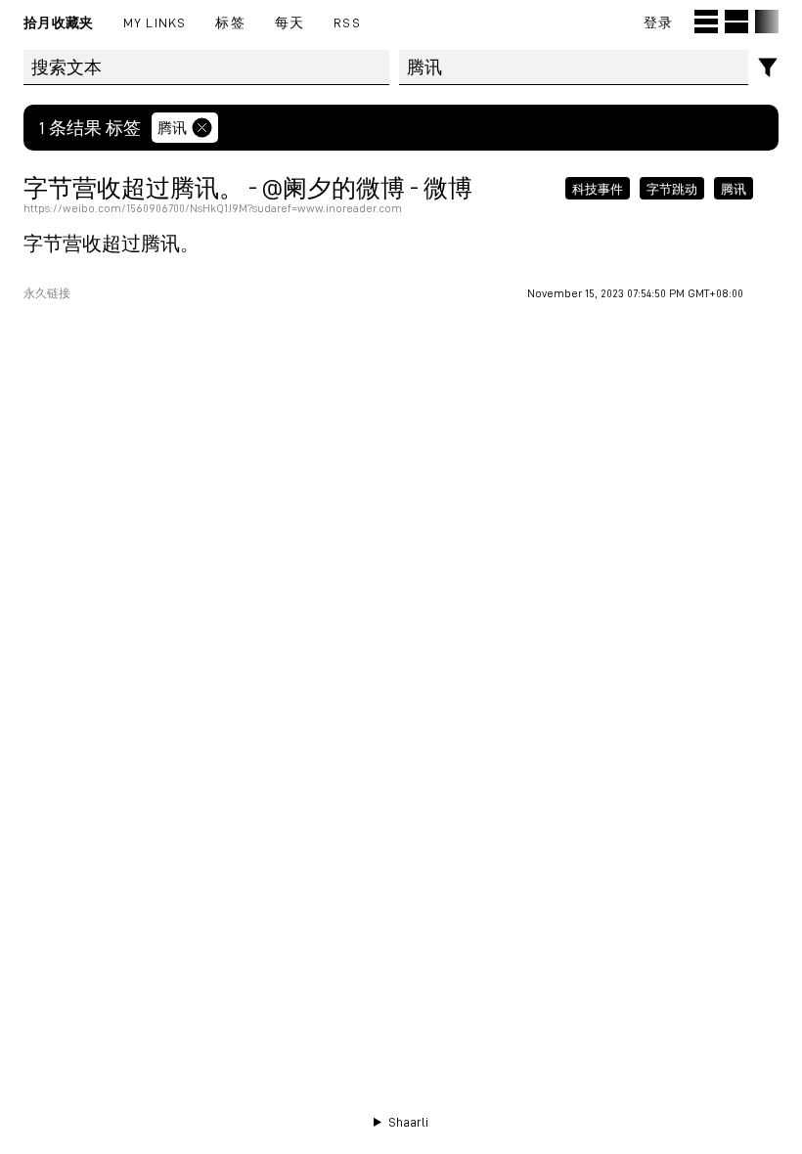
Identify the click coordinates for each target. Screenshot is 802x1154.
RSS (347, 22)
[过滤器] (768, 68)
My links (155, 22)
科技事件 (597, 188)
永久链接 (46, 293)
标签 (230, 22)
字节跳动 (671, 188)
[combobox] (574, 67)
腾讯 (172, 127)
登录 (658, 22)
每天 (289, 22)
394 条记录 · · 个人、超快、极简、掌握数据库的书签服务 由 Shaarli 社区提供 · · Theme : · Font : (401, 1122)
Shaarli (408, 1122)
